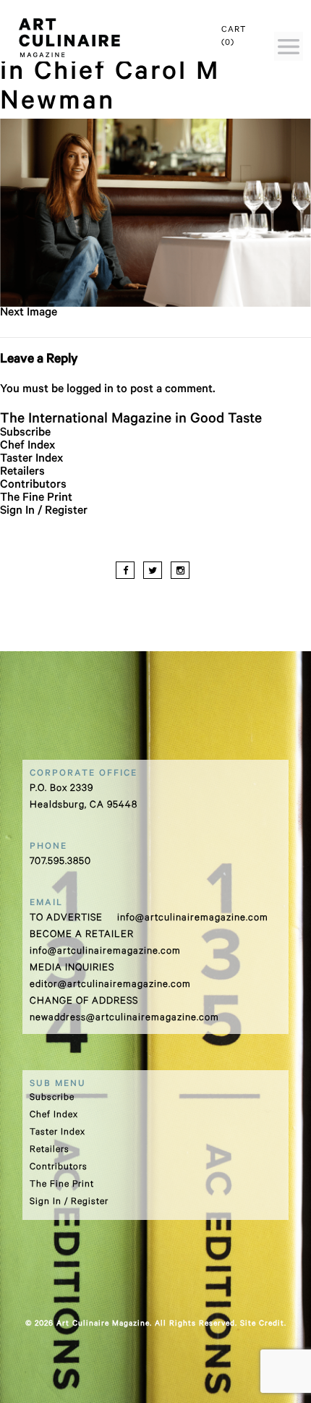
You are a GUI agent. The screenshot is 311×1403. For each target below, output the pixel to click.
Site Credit (262, 1324)
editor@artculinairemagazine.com (110, 985)
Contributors (33, 485)
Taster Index (31, 459)
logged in (90, 390)
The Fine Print (36, 498)
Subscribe (25, 433)
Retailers (22, 472)
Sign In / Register (44, 511)
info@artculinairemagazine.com (192, 918)
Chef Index (27, 446)
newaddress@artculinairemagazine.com (124, 1018)
